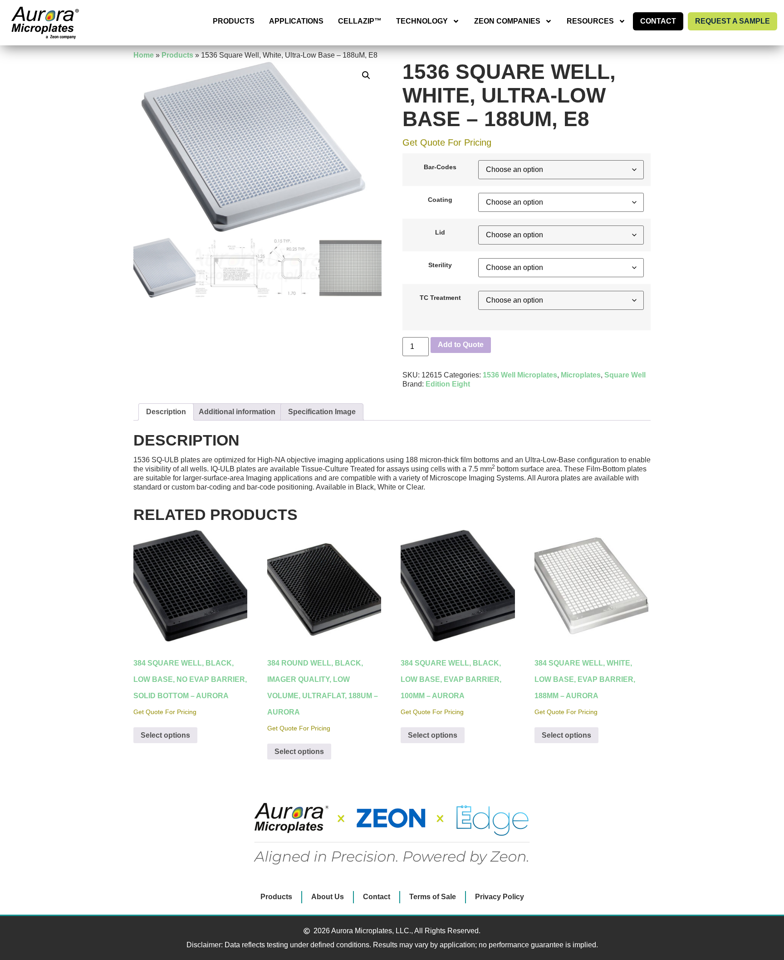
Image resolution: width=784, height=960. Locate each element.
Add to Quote (461, 344)
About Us (327, 897)
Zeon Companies (507, 21)
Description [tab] (166, 412)
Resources (590, 21)
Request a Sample (732, 21)
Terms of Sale (432, 897)
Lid (440, 232)
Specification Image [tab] (322, 412)
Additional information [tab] (237, 412)
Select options (165, 735)
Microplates (581, 375)
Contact (658, 21)
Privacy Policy (499, 897)
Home (143, 55)
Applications (296, 21)
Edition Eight (448, 384)
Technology (422, 21)
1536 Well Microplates (520, 375)
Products (234, 21)
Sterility (440, 265)
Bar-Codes (440, 167)
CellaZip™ (360, 21)
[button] (366, 75)
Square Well (625, 375)
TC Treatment (440, 297)
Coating (440, 199)
